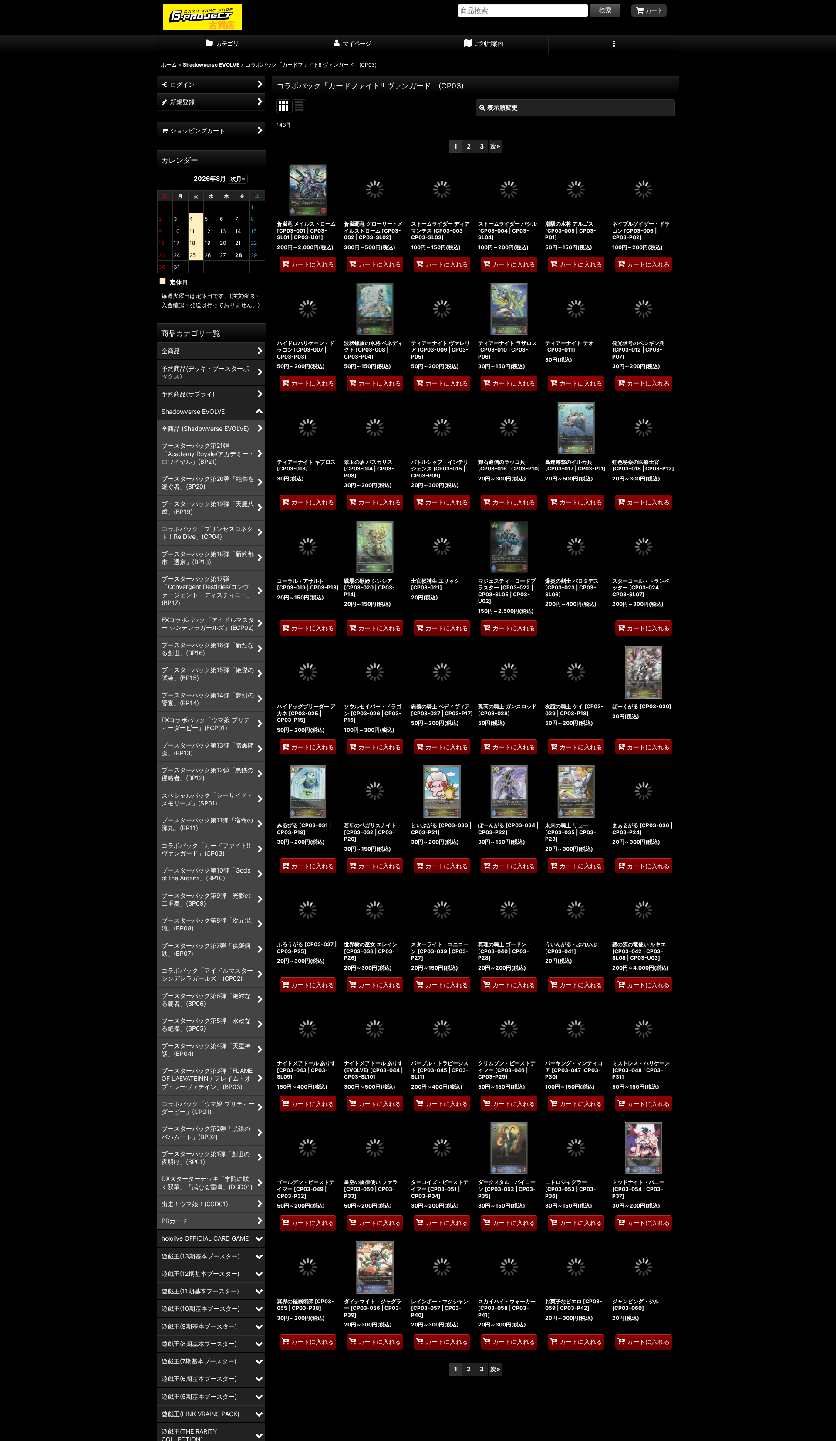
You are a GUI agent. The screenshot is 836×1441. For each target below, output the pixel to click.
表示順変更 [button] (502, 107)
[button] (614, 44)
